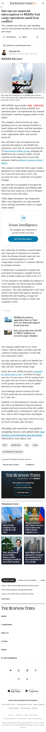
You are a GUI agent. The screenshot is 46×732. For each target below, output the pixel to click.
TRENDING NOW (9, 504)
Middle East (16, 445)
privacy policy (33, 715)
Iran (26, 445)
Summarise (11, 37)
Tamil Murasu (25, 708)
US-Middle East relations (13, 452)
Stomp (34, 708)
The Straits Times (8, 704)
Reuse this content (11, 465)
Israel (35, 445)
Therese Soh (14, 51)
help (26, 715)
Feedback (30, 465)
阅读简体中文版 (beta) (11, 58)
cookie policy (22, 718)
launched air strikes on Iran (17, 151)
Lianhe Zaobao (39, 704)
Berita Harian (14, 708)
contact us (19, 715)
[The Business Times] (21, 3)
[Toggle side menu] (2, 3)
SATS (5, 445)
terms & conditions (10, 718)
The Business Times (24, 704)
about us (11, 715)
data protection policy (35, 718)
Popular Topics (8, 580)
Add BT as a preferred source (18, 45)
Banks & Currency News (27, 580)
